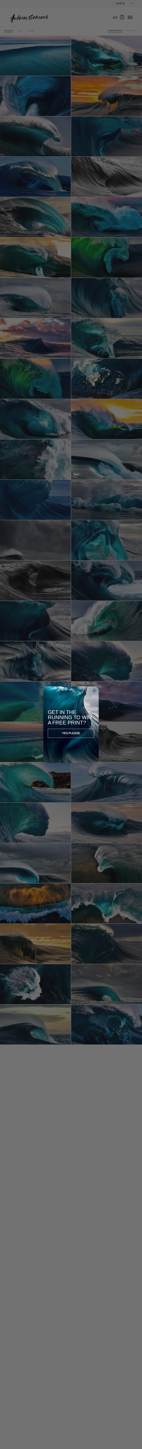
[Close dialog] (94, 690)
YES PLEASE (71, 733)
